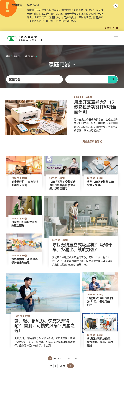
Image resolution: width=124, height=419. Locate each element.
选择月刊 (17, 56)
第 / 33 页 (57, 365)
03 (59, 358)
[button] (105, 28)
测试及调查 (30, 56)
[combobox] (34, 79)
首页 (8, 56)
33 (69, 358)
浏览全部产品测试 (92, 141)
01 (50, 358)
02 (55, 358)
